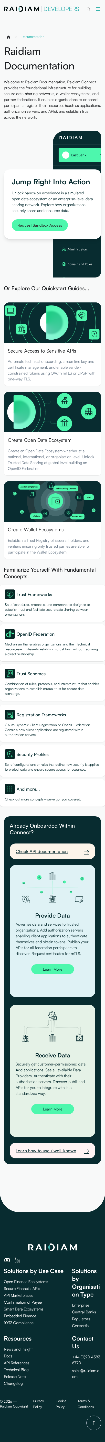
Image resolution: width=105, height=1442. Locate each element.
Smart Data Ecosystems (23, 1309)
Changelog (13, 1383)
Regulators (81, 1318)
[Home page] (8, 36)
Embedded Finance (20, 1315)
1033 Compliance (18, 1322)
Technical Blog (16, 1369)
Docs (8, 1355)
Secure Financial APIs (22, 1288)
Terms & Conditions (86, 1404)
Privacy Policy (38, 1404)
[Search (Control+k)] (88, 9)
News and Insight (18, 1349)
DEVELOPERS (61, 9)
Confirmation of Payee (23, 1302)
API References (16, 1362)
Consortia (80, 1325)
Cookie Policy (61, 1404)
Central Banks (84, 1311)
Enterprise (80, 1305)
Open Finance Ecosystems (26, 1281)
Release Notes (15, 1376)
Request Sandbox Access (40, 225)
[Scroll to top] (93, 1423)
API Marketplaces (18, 1295)
